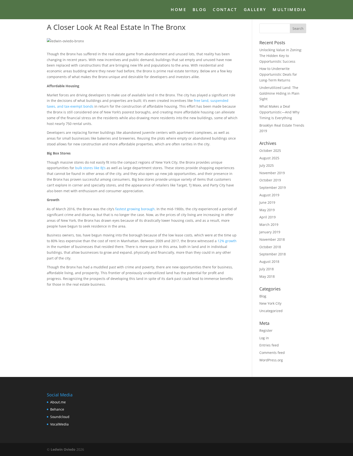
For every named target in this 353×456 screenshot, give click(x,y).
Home (178, 10)
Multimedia (289, 10)
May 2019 (267, 210)
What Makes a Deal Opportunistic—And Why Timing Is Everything (279, 112)
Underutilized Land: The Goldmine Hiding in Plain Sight (279, 93)
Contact (225, 10)
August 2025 (269, 158)
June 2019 (267, 202)
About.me (58, 402)
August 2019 (269, 195)
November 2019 (272, 173)
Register (266, 330)
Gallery (255, 10)
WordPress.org (271, 360)
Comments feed (272, 352)
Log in (264, 338)
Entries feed (269, 345)
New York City (270, 303)
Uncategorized (271, 310)
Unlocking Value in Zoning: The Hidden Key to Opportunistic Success (280, 56)
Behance (57, 409)
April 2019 (267, 217)
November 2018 (272, 239)
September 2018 (272, 254)
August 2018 (269, 261)
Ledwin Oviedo (63, 449)
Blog (200, 10)
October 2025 (270, 150)
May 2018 (267, 276)
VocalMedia (59, 424)
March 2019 (268, 224)
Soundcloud (59, 416)
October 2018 (270, 247)
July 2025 (266, 165)
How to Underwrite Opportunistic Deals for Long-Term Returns (278, 74)
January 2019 (269, 232)
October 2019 (270, 180)
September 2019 (272, 187)
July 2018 (266, 269)
